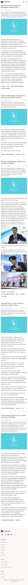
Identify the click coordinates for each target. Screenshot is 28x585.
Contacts (3, 576)
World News (18, 154)
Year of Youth (4, 296)
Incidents (3, 554)
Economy (3, 547)
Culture (17, 294)
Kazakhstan (3, 542)
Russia (23, 154)
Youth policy (22, 294)
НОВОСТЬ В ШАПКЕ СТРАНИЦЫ (17, 86)
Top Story (3, 291)
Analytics (3, 549)
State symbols (4, 564)
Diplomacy (3, 86)
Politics (2, 544)
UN (22, 408)
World (2, 552)
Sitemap (2, 574)
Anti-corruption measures (6, 567)
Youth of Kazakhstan (11, 291)
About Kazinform (4, 562)
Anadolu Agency (22, 358)
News (8, 86)
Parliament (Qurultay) (5, 88)
